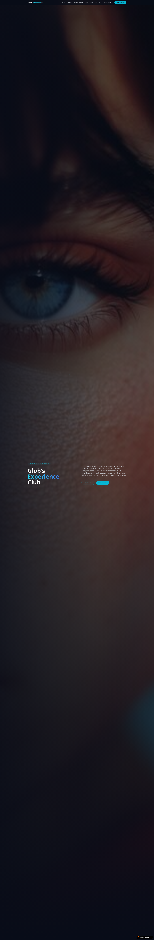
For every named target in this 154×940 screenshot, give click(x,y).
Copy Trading (89, 2)
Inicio (63, 2)
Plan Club (97, 2)
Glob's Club (36, 3)
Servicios (69, 2)
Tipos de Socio (107, 2)
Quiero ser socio (120, 2)
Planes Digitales (78, 2)
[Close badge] (151, 937)
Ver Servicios (87, 482)
